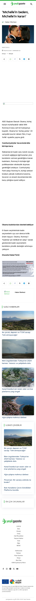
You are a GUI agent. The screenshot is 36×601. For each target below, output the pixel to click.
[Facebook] (15, 59)
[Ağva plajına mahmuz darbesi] (18, 405)
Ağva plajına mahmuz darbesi (14, 417)
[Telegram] (24, 59)
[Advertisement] (18, 82)
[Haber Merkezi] (3, 22)
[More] (29, 59)
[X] (20, 59)
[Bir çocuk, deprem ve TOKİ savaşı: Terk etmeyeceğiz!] (18, 320)
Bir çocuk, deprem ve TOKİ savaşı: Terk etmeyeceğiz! (15, 449)
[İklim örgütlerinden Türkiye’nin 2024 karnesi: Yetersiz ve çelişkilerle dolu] (18, 349)
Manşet (11, 53)
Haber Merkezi (10, 22)
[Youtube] (17, 569)
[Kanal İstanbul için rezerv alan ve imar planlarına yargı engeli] (18, 377)
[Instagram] (7, 569)
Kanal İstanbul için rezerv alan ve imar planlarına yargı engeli (17, 468)
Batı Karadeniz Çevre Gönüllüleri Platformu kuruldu (17, 489)
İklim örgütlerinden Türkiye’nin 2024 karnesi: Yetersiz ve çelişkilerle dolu (16, 458)
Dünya (4, 53)
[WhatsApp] (10, 59)
